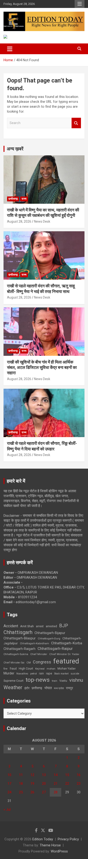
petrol (33, 673)
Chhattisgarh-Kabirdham (34, 643)
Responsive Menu (79, 4)
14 (55, 775)
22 (67, 783)
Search (76, 123)
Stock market (61, 673)
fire (6, 668)
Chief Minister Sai (14, 662)
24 (9, 792)
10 (9, 775)
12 (32, 775)
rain (41, 673)
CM (29, 662)
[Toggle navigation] (10, 48)
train (54, 680)
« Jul (7, 809)
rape (49, 673)
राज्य (24, 198)
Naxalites (22, 673)
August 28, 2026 (19, 221)
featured (66, 661)
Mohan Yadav (66, 668)
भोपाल (48, 688)
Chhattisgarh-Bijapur (49, 633)
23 (78, 783)
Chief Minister (38, 654)
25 (21, 792)
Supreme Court (13, 680)
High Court (26, 668)
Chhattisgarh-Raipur (55, 648)
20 (44, 783)
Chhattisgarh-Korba (66, 643)
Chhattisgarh (18, 632)
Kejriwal (40, 668)
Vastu (63, 680)
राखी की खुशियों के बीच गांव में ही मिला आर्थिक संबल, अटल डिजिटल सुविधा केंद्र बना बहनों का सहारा (42, 367)
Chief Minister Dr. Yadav (64, 654)
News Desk (42, 221)
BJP (63, 625)
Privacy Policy (68, 839)
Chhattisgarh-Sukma (16, 654)
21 (55, 783)
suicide (75, 673)
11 (21, 775)
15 (67, 775)
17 (9, 783)
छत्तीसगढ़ (13, 198)
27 (44, 792)
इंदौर (27, 688)
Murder (9, 673)
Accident (11, 626)
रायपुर (69, 688)
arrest (40, 626)
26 (32, 792)
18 (21, 783)
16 (78, 775)
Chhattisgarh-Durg (49, 638)
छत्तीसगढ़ (37, 688)
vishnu (76, 680)
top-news (38, 679)
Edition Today (42, 839)
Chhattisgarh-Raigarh (19, 649)
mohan (51, 668)
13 (44, 775)
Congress (42, 661)
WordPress (59, 851)
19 (32, 783)
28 (55, 792)
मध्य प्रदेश (59, 688)
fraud (13, 668)
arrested (51, 626)
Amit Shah (27, 626)
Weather (13, 687)
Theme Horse (50, 845)
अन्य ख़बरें (15, 149)
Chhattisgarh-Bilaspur (20, 638)
